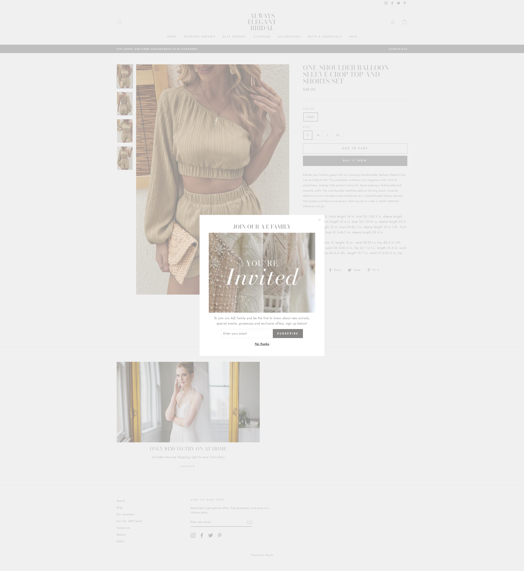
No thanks (262, 344)
